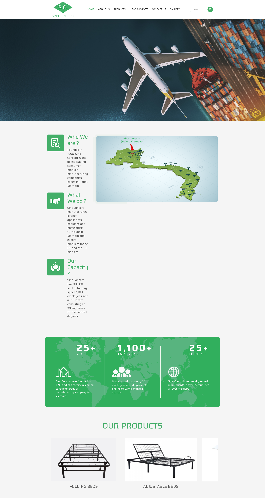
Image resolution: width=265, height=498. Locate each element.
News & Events (139, 9)
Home (90, 9)
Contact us (159, 9)
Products (120, 9)
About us (104, 9)
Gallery (175, 9)
